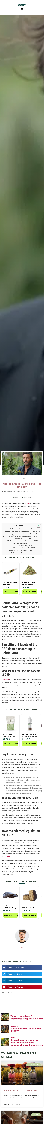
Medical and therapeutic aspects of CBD (23, 541)
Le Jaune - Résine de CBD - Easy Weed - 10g (29, 907)
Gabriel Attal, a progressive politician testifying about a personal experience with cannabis (22, 532)
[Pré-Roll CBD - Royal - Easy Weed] (10, 571)
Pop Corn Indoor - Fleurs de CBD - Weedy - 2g (9, 735)
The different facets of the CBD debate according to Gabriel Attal (22, 537)
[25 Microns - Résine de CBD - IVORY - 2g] (10, 895)
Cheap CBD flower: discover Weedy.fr (21, 1091)
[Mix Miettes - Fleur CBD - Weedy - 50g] (30, 571)
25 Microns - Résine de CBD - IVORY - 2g (10, 907)
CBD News (22, 479)
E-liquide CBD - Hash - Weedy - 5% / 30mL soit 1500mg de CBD (29, 735)
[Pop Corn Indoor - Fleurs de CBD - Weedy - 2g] (10, 723)
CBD (28, 503)
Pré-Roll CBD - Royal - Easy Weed (10, 583)
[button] (22, 9)
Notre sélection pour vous (22, 553)
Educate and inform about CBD (24, 548)
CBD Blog (4, 491)
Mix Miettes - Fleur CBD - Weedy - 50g (28, 583)
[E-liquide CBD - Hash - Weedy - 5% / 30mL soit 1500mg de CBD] (30, 723)
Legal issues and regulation (24, 546)
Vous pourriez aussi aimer (22, 543)
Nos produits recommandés (22, 529)
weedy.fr (8, 856)
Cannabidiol (5, 679)
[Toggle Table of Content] (37, 526)
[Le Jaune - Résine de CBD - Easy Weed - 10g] (30, 895)
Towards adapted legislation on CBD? (22, 550)
